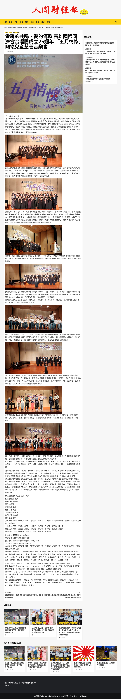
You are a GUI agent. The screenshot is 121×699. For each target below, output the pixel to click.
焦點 (10, 32)
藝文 (43, 22)
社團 (5, 22)
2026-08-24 (10, 635)
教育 (37, 22)
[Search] (116, 21)
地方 (32, 22)
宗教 (16, 22)
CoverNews (73, 696)
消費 (21, 22)
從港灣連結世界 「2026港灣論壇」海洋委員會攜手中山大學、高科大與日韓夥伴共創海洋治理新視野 (100, 62)
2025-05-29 (10, 51)
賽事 (48, 22)
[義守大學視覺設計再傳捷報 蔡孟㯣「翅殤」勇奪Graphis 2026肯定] (83, 653)
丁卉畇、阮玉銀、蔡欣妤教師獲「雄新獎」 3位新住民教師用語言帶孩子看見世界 (43, 630)
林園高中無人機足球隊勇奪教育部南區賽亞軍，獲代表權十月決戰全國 (15, 630)
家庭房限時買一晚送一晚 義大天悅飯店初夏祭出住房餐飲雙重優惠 (24, 595)
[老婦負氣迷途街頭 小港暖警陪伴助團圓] (106, 653)
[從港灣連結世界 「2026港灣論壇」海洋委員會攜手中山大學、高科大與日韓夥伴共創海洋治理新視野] (69, 617)
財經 (26, 22)
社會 (10, 22)
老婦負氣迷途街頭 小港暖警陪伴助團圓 (97, 79)
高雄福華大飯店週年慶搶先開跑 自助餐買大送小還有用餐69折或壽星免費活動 (62, 595)
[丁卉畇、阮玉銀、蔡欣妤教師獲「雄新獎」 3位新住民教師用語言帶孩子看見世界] (43, 617)
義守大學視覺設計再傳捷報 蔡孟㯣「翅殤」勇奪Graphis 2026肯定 (100, 71)
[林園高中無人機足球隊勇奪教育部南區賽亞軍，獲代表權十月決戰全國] (16, 617)
